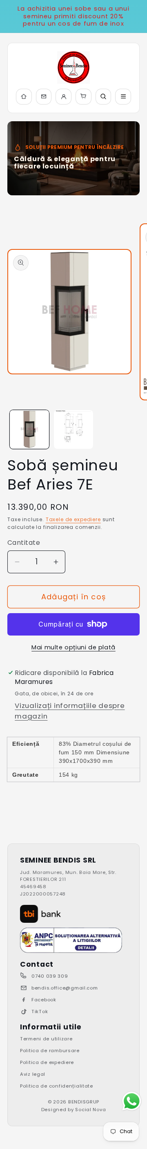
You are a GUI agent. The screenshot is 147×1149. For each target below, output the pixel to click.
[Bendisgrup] (73, 67)
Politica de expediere (47, 1062)
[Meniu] (123, 97)
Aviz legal (32, 1074)
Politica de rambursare (50, 1050)
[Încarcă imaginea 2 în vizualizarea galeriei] (73, 429)
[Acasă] (24, 97)
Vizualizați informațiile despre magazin (70, 711)
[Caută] (103, 97)
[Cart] (83, 97)
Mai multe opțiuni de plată (73, 647)
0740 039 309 (49, 976)
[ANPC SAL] (71, 940)
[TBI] (40, 914)
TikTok (39, 1011)
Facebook (43, 999)
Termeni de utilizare (46, 1038)
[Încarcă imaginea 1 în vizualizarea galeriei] (29, 429)
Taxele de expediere (73, 519)
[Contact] (44, 97)
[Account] (63, 97)
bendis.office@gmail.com (64, 988)
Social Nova (90, 1109)
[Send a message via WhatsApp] (131, 1101)
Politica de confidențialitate (56, 1086)
